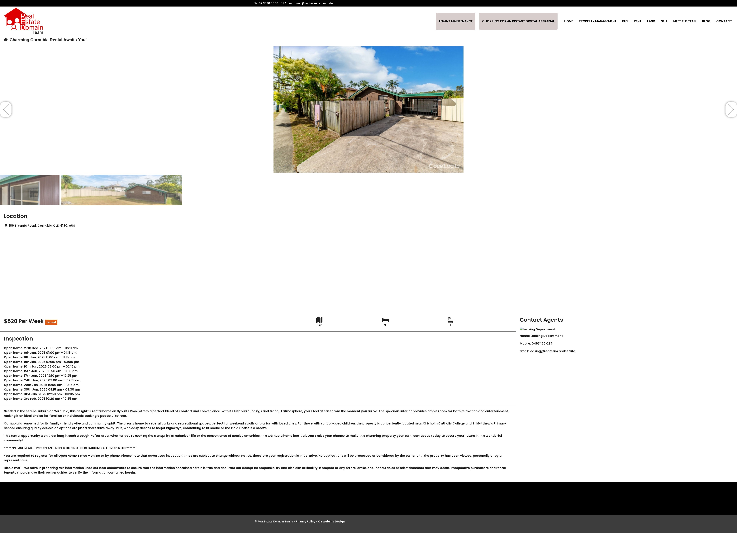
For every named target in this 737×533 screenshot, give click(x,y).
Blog (706, 21)
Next (731, 109)
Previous (6, 109)
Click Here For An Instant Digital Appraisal (518, 21)
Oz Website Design (331, 521)
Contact (724, 21)
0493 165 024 (542, 343)
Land (651, 21)
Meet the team (684, 21)
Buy (625, 21)
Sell (664, 21)
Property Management (597, 21)
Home (568, 21)
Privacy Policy (305, 521)
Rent (637, 21)
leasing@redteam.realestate (552, 351)
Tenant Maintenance (456, 21)
